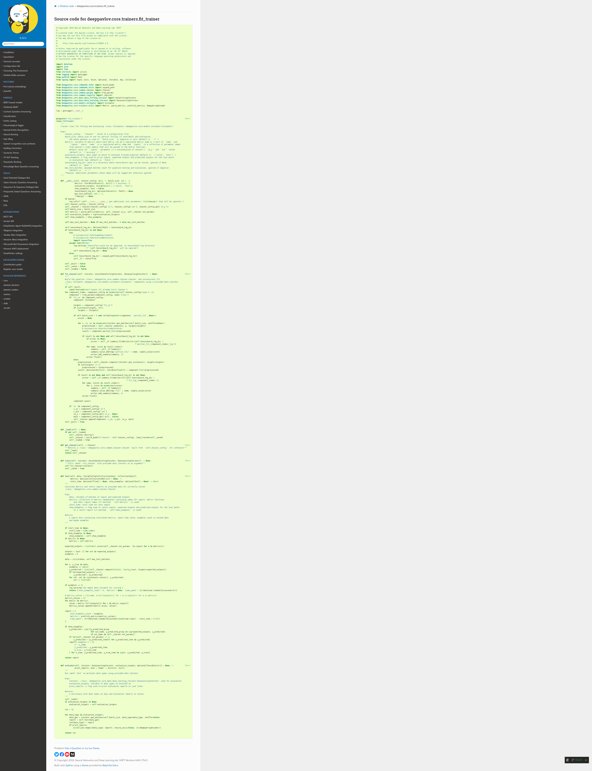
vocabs (7, 308)
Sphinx (69, 765)
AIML (6, 196)
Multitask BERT (11, 107)
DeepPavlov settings (13, 253)
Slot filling (8, 139)
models (7, 299)
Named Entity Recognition (16, 130)
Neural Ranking (11, 134)
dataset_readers (11, 290)
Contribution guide (12, 264)
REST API (8, 217)
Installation (9, 52)
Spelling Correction (13, 148)
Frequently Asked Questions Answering (22, 191)
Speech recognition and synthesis (19, 144)
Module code (67, 6)
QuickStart (9, 57)
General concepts (12, 61)
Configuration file (12, 66)
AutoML (7, 91)
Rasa (6, 201)
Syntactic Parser (11, 153)
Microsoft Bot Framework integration (21, 244)
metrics (7, 294)
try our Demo (92, 748)
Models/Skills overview (14, 75)
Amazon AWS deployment (16, 249)
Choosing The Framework (16, 71)
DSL (6, 205)
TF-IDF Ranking (11, 157)
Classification (10, 116)
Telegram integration (13, 230)
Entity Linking (10, 121)
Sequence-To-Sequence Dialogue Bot (21, 187)
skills (6, 303)
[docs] (187, 118)
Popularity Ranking (12, 162)
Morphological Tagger (14, 125)
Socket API (9, 221)
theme (85, 765)
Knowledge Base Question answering (21, 166)
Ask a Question (73, 748)
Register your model (13, 269)
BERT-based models (13, 102)
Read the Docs (110, 765)
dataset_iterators (11, 285)
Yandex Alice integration (15, 235)
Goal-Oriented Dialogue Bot (17, 178)
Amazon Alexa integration (16, 239)
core (6, 280)
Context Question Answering (17, 111)
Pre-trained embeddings (15, 86)
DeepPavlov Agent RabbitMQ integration (23, 226)
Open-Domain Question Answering (20, 182)
